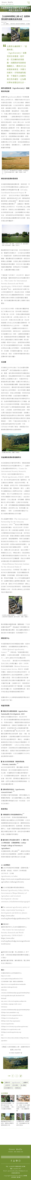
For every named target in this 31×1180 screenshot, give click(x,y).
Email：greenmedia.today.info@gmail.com (15, 1171)
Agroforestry (16, 1082)
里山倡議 (23, 1085)
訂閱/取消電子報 (15, 1173)
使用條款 (13, 1177)
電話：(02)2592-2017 (15, 1168)
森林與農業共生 (8, 1088)
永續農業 (25, 1082)
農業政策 (18, 1088)
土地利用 (7, 1085)
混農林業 (7, 1082)
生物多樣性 (15, 1085)
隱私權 (18, 1177)
